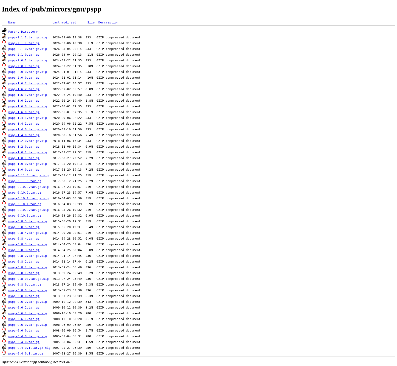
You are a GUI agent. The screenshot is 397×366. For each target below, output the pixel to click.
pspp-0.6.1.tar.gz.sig (27, 313)
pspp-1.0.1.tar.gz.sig (27, 152)
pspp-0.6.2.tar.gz (24, 307)
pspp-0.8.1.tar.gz (24, 273)
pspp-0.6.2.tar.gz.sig (27, 301)
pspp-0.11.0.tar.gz (24, 181)
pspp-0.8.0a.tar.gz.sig (28, 278)
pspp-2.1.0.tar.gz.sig (27, 49)
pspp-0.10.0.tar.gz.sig (28, 210)
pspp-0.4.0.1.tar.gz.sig (29, 347)
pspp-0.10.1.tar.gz (24, 204)
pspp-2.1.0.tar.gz (24, 54)
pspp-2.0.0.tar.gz (24, 77)
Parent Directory (23, 31)
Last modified (64, 22)
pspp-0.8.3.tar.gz (24, 250)
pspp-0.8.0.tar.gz (24, 296)
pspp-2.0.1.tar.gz (24, 66)
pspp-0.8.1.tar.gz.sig (27, 267)
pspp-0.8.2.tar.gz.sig (27, 255)
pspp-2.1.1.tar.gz (24, 43)
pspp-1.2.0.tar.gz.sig (27, 141)
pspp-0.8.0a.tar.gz (24, 284)
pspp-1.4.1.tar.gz (24, 123)
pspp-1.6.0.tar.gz (24, 112)
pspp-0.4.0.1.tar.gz (25, 353)
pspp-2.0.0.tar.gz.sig (27, 72)
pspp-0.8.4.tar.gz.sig (27, 232)
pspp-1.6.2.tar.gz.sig (27, 83)
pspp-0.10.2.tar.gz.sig (28, 187)
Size (91, 22)
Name (12, 22)
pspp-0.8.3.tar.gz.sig (27, 244)
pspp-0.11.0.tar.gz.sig (28, 175)
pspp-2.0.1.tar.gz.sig (27, 60)
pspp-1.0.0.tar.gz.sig (27, 164)
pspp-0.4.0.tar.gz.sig (27, 336)
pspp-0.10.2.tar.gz (24, 192)
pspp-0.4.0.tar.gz (24, 342)
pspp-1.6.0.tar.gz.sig (27, 106)
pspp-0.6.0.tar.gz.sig (27, 324)
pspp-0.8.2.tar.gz (24, 261)
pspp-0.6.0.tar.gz (24, 330)
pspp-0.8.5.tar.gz (24, 227)
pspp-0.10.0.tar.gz (24, 215)
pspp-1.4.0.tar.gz (24, 135)
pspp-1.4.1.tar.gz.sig (27, 118)
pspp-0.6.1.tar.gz (24, 319)
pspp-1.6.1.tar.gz (24, 100)
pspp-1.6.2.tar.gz (24, 89)
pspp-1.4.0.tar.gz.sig (27, 129)
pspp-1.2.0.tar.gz (24, 146)
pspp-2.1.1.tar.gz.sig (27, 37)
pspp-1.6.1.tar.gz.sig (27, 95)
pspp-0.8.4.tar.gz (24, 238)
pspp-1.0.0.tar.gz (24, 169)
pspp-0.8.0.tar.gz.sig (27, 290)
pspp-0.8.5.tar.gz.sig (27, 221)
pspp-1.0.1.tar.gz (24, 158)
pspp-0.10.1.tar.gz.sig (28, 198)
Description (108, 22)
